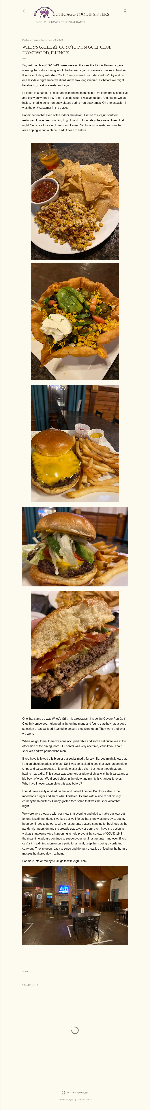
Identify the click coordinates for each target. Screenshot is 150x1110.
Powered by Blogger (78, 1092)
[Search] (125, 10)
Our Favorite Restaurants (64, 22)
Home (37, 22)
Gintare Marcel (85, 1099)
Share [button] (25, 971)
